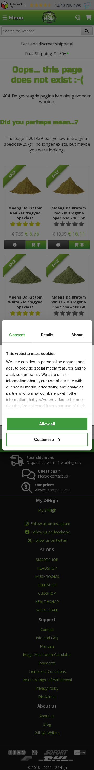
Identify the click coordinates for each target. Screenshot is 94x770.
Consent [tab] (17, 335)
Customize (44, 439)
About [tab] (77, 335)
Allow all (47, 424)
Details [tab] (47, 335)
